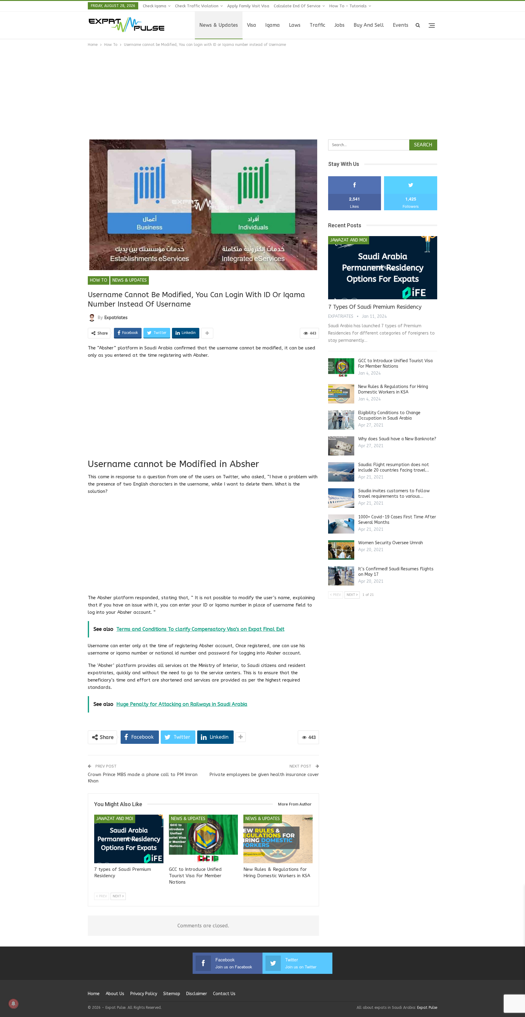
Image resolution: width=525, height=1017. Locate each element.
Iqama (272, 25)
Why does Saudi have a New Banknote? (397, 439)
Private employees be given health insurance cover (264, 774)
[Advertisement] (262, 93)
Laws (294, 25)
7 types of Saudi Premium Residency (374, 307)
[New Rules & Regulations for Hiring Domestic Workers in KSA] (278, 839)
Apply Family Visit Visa (248, 6)
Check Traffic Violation (196, 6)
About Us (115, 993)
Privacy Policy (143, 993)
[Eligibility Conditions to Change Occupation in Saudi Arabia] (341, 420)
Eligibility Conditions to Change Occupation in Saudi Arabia (389, 415)
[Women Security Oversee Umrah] (341, 550)
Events (400, 25)
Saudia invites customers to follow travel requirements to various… (394, 493)
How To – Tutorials (348, 6)
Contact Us (224, 993)
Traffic (317, 25)
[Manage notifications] (13, 1003)
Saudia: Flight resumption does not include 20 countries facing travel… (393, 467)
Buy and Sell (369, 25)
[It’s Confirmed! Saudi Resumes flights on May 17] (341, 576)
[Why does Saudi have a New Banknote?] (341, 446)
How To (98, 280)
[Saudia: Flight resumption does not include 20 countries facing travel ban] (341, 472)
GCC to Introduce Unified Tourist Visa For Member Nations (395, 363)
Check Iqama (154, 6)
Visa (251, 25)
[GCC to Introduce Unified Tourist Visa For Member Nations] (203, 839)
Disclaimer (196, 993)
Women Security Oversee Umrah (390, 542)
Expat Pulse (427, 1007)
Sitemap (171, 993)
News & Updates (218, 25)
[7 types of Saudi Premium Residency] (128, 839)
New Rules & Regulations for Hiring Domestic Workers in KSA (393, 389)
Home (94, 993)
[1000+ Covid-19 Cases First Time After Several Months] (341, 524)
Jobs (340, 25)
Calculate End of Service (297, 6)
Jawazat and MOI (114, 818)
